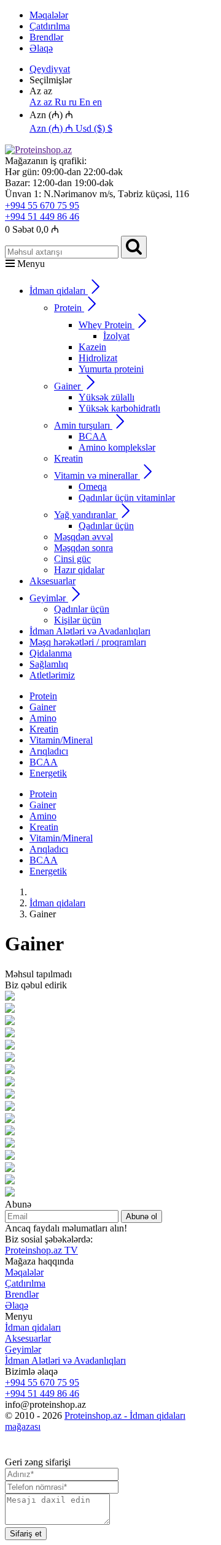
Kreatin (68, 458)
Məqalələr (48, 15)
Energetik (48, 773)
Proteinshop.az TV (41, 1250)
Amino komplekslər (117, 447)
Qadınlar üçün (106, 526)
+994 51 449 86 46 (42, 216)
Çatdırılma (49, 26)
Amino (42, 718)
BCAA (93, 436)
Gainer (42, 707)
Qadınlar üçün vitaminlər (127, 497)
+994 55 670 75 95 (42, 205)
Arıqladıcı (48, 751)
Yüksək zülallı (106, 397)
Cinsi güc (72, 559)
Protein (43, 696)
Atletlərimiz (52, 675)
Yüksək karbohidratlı (119, 408)
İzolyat (116, 336)
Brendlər (46, 37)
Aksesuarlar (52, 581)
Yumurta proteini (111, 369)
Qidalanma (50, 653)
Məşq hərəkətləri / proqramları (87, 642)
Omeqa (93, 486)
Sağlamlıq (48, 664)
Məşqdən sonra (83, 548)
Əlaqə (41, 48)
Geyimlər (23, 1349)
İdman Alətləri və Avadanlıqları (89, 631)
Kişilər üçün (77, 620)
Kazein (92, 347)
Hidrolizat (98, 358)
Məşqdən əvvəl (83, 537)
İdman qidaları (33, 1327)
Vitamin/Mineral (61, 740)
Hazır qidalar (79, 570)
